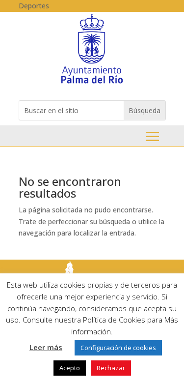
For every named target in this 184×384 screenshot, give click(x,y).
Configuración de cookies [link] (118, 347)
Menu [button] (152, 136)
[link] (92, 83)
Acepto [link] (69, 367)
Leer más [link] (45, 347)
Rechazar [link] (111, 367)
